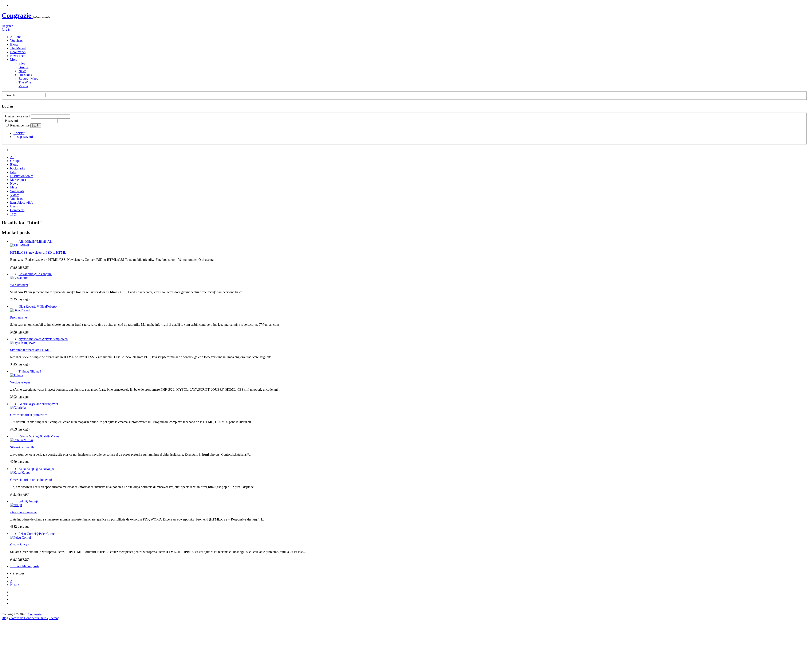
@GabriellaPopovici (38, 404)
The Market (18, 48)
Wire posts (17, 191)
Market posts (18, 180)
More (13, 59)
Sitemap (54, 618)
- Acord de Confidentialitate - (28, 618)
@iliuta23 (30, 371)
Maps (13, 187)
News (22, 71)
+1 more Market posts (24, 566)
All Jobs (15, 37)
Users (14, 206)
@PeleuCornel (37, 533)
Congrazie (17, 15)
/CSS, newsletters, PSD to (38, 252)
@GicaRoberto (38, 306)
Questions (25, 75)
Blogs (14, 44)
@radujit (29, 501)
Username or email (17, 116)
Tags (13, 214)
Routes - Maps (28, 78)
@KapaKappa (37, 469)
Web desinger (19, 285)
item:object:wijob (21, 202)
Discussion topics (21, 176)
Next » (14, 584)
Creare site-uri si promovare (28, 415)
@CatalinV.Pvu (39, 436)
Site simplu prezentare (30, 350)
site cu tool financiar (23, 512)
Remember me (19, 125)
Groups (23, 67)
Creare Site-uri (19, 544)
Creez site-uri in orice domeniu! (31, 479)
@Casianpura (35, 274)
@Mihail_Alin (36, 241)
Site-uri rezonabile (22, 447)
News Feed (17, 56)
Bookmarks (17, 52)
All (12, 157)
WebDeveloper (20, 382)
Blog (5, 618)
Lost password (23, 137)
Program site (18, 317)
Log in (6, 29)
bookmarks (17, 168)
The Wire (25, 82)
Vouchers (16, 40)
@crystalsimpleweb (43, 339)
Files (22, 63)
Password (11, 120)
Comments (17, 210)
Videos (23, 86)
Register (7, 26)
